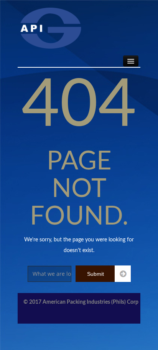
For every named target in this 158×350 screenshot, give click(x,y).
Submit (95, 274)
